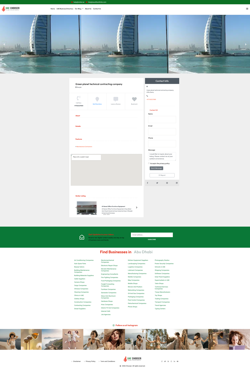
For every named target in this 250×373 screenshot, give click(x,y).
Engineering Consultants (109, 274)
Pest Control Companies (136, 300)
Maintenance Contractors (84, 147)
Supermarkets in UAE (162, 280)
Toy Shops (158, 295)
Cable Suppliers (79, 279)
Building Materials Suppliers (84, 275)
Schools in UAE (160, 267)
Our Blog (78, 9)
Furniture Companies (108, 289)
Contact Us (97, 9)
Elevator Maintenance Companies (108, 270)
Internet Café (105, 311)
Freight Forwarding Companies (107, 285)
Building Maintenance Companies (81, 271)
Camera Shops (79, 282)
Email (150, 126)
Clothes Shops (79, 299)
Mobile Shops (133, 283)
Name (150, 114)
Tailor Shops (159, 283)
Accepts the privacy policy (160, 163)
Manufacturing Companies (137, 273)
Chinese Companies (81, 289)
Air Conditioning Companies (84, 260)
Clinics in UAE (79, 295)
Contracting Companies (82, 305)
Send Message (156, 168)
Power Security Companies (164, 263)
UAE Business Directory (65, 9)
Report (162, 175)
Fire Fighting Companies (109, 277)
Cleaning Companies (81, 292)
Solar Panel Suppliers (162, 277)
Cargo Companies (80, 285)
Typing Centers (160, 309)
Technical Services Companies (161, 288)
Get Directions (97, 104)
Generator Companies (108, 293)
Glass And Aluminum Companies (108, 297)
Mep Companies (133, 280)
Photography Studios (162, 260)
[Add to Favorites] (134, 100)
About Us (88, 9)
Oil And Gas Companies (136, 293)
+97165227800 (151, 99)
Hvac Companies (107, 304)
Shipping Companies (162, 270)
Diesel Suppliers (80, 309)
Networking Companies (136, 290)
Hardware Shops (107, 301)
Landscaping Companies (136, 263)
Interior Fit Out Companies (110, 308)
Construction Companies (82, 302)
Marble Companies (134, 277)
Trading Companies (161, 299)
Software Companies (162, 273)
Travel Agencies (160, 305)
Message (151, 150)
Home (53, 9)
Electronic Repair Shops (109, 265)
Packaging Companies (136, 297)
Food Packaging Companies (111, 281)
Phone (150, 138)
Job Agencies (106, 314)
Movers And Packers (135, 287)
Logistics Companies (135, 267)
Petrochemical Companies (137, 303)
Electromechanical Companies (107, 261)
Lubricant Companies (135, 270)
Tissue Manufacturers (162, 292)
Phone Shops (132, 307)
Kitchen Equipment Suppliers (138, 260)
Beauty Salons (79, 267)
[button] (76, 207)
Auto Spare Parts (80, 263)
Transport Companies (162, 302)
